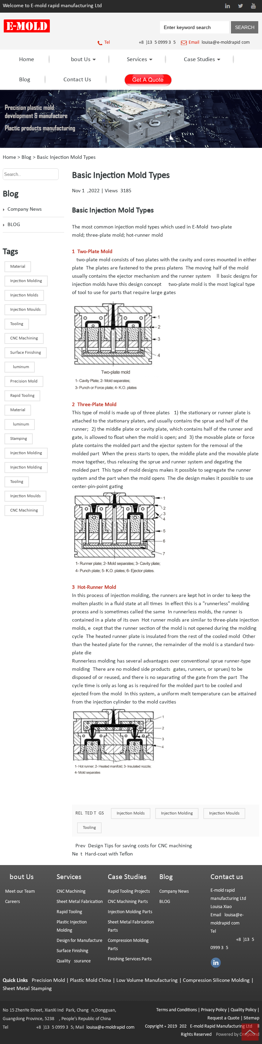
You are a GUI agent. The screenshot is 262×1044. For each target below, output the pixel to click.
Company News (25, 209)
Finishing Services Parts (129, 959)
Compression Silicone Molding (216, 980)
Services (137, 59)
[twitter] (240, 6)
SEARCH (244, 27)
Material (17, 266)
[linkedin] (227, 6)
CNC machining (24, 338)
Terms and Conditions (176, 1010)
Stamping (18, 438)
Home (26, 59)
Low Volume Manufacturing (147, 980)
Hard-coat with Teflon (108, 854)
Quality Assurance (74, 961)
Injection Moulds (224, 813)
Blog (24, 79)
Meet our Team (20, 891)
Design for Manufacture (79, 940)
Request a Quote (223, 1018)
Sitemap (251, 1018)
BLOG (14, 224)
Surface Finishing (72, 950)
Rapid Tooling (22, 395)
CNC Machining (24, 510)
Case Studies (199, 59)
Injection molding (26, 453)
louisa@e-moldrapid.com (226, 42)
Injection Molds (131, 813)
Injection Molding (177, 813)
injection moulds (25, 496)
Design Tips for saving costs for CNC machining (139, 846)
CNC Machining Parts (128, 901)
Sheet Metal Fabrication (80, 901)
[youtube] (253, 6)
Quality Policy (243, 1010)
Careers (12, 901)
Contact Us (77, 79)
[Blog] (131, 146)
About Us (79, 59)
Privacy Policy (214, 1010)
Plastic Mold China (90, 980)
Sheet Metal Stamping (27, 988)
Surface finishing (25, 352)
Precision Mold (24, 381)
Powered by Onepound (237, 1034)
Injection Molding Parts (130, 912)
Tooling (89, 827)
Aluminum (19, 367)
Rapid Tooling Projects (129, 891)
